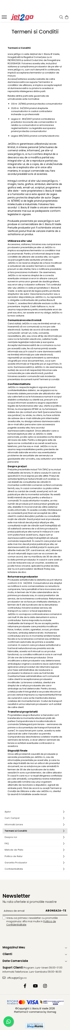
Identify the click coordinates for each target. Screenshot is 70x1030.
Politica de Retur (14, 856)
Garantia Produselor (16, 862)
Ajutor (8, 811)
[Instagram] (45, 986)
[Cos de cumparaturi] (66, 17)
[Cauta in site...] (61, 17)
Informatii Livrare (14, 824)
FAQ (7, 843)
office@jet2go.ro (16, 978)
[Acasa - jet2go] (22, 17)
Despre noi (11, 837)
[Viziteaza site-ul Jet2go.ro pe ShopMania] (35, 1025)
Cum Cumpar (12, 818)
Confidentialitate (14, 869)
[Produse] (5, 18)
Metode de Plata (14, 849)
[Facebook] (25, 986)
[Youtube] (35, 986)
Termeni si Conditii (16, 830)
